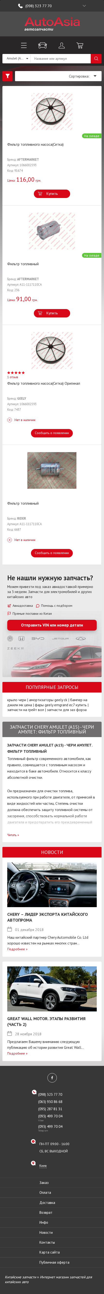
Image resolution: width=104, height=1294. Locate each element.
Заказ (44, 1182)
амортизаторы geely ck (48, 699)
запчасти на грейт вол (25, 709)
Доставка (47, 1202)
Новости (46, 1232)
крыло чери (16, 699)
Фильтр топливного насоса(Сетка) (35, 144)
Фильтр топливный (23, 263)
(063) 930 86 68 (50, 1101)
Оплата (45, 1192)
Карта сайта (49, 1252)
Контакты (47, 1242)
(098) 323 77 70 (38, 5)
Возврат (45, 1212)
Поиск (96, 58)
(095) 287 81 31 (50, 1109)
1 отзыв (12, 377)
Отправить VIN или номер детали (52, 625)
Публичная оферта (54, 1262)
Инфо (43, 1222)
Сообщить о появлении (52, 433)
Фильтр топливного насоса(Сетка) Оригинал (43, 383)
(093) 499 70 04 (50, 1118)
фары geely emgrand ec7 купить (61, 704)
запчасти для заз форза (67, 709)
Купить (52, 193)
